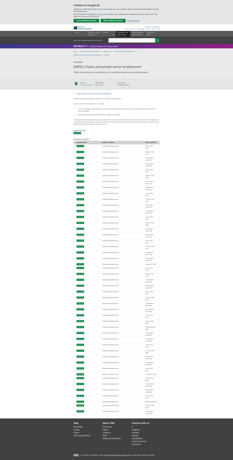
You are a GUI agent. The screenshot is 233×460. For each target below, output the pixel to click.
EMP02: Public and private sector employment (88, 55)
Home (77, 32)
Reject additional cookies (113, 20)
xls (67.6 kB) (80, 339)
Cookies (77, 429)
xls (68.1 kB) (77, 133)
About (153, 29)
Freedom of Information (112, 438)
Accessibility (78, 427)
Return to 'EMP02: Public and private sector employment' (94, 93)
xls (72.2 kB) (80, 158)
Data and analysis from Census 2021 (104, 46)
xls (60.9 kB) (80, 169)
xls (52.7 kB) (80, 350)
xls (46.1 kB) (80, 356)
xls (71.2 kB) (80, 240)
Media (148, 29)
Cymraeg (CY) (155, 27)
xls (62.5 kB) (80, 205)
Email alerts (136, 444)
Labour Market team (86, 85)
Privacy (76, 432)
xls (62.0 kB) (80, 217)
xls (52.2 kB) (80, 345)
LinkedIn (135, 435)
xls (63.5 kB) (80, 193)
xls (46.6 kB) (80, 401)
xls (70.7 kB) (80, 246)
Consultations (137, 438)
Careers (105, 429)
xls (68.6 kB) (80, 309)
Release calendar (130, 29)
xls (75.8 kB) (80, 152)
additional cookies (96, 14)
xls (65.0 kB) (80, 187)
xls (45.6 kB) (80, 374)
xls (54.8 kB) (80, 164)
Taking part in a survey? (151, 34)
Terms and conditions (82, 435)
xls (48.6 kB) (80, 405)
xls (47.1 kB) (80, 384)
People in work (106, 51)
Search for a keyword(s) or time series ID (88, 40)
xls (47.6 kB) (80, 378)
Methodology (141, 29)
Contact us (107, 432)
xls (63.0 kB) (80, 181)
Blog (158, 29)
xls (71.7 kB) (80, 264)
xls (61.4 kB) (80, 223)
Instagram (136, 429)
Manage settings (133, 21)
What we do (107, 427)
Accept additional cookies (86, 20)
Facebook (135, 432)
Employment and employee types (124, 51)
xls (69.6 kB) (80, 303)
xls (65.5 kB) (80, 175)
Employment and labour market (89, 51)
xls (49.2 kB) (80, 411)
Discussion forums (139, 441)
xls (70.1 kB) (80, 146)
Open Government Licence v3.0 (118, 455)
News (105, 435)
